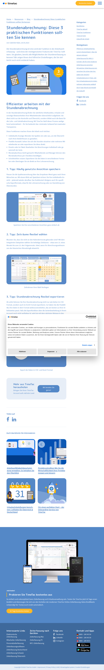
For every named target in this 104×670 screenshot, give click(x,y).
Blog (28, 19)
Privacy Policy (50, 667)
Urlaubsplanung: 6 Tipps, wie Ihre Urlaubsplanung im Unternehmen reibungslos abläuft (87, 81)
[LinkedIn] (14, 421)
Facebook (82, 100)
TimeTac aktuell (82, 29)
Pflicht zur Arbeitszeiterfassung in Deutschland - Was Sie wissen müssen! (87, 52)
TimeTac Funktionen (84, 32)
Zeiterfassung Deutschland (16, 650)
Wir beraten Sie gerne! (48, 388)
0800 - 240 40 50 (84, 634)
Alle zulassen (81, 351)
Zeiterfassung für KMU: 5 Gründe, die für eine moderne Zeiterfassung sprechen (87, 61)
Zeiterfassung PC (36, 640)
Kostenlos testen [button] (85, 3)
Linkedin (83, 104)
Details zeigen (87, 345)
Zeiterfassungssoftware (15, 646)
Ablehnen (22, 351)
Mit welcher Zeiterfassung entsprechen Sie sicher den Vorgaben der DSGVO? (87, 71)
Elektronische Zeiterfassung (11, 635)
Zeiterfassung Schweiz (15, 653)
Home (8, 19)
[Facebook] (7, 421)
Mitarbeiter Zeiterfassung (16, 640)
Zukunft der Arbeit (83, 39)
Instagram (60, 641)
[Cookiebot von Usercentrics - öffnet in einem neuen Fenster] (87, 316)
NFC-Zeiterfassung (37, 643)
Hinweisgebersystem (67, 667)
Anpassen (50, 351)
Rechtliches (80, 26)
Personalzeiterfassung (15, 643)
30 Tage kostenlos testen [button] (19, 611)
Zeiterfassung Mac (37, 637)
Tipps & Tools (81, 36)
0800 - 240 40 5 (84, 641)
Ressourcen (19, 19)
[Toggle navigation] (100, 3)
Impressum (41, 667)
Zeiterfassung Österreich (15, 656)
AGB (57, 667)
